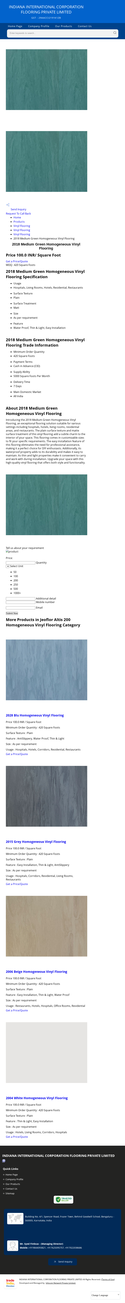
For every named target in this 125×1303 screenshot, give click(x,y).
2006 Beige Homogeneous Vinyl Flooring (36, 972)
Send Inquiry (18, 209)
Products (19, 221)
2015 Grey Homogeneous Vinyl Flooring (36, 842)
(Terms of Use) (108, 1279)
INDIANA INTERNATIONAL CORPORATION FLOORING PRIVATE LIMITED (46, 11)
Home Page (15, 26)
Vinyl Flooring (22, 226)
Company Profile (38, 26)
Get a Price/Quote (17, 261)
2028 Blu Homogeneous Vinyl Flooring (35, 715)
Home (17, 217)
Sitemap (10, 1193)
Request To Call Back (18, 213)
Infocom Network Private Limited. (61, 1283)
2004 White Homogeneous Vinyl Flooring (37, 1098)
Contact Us (85, 26)
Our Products (63, 26)
